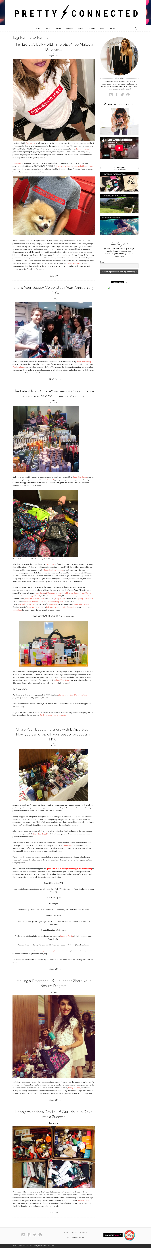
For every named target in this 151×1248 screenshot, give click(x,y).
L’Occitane (50, 593)
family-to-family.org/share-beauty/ (53, 715)
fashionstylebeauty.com (33, 601)
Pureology (29, 596)
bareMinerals (68, 593)
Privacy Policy (82, 1232)
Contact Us (73, 1232)
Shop (48, 28)
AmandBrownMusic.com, (34, 599)
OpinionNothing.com (55, 601)
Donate (92, 28)
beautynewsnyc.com (35, 607)
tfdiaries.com (52, 604)
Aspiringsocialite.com (84, 599)
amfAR (58, 596)
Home (38, 28)
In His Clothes (52, 607)
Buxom (76, 593)
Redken (21, 596)
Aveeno (59, 593)
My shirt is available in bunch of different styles (74, 166)
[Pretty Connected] (75, 12)
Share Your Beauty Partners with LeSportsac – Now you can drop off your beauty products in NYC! (53, 734)
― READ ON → (53, 276)
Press (102, 28)
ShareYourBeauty (80, 695)
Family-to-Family (82, 149)
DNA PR (37, 596)
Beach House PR (74, 263)
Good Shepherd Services (53, 570)
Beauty (58, 28)
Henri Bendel (40, 593)
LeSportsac (50, 564)
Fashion (69, 28)
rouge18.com (60, 599)
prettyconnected (65, 695)
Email (102, 262)
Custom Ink (30, 143)
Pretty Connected (68, 607)
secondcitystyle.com (27, 604)
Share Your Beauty (83, 361)
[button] (135, 28)
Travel (80, 28)
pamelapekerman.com (81, 604)
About (112, 28)
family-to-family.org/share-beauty (52, 951)
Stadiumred (84, 596)
